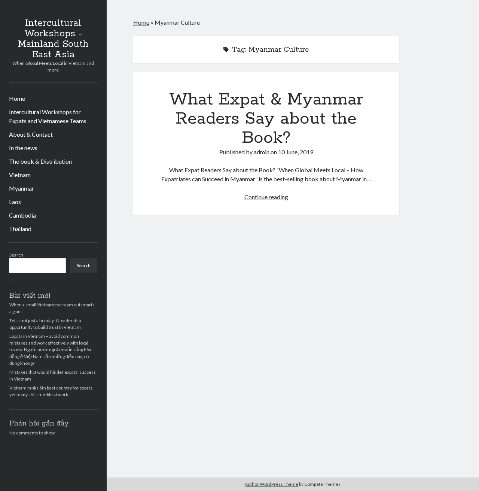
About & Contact (31, 134)
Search (16, 255)
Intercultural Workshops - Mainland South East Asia (53, 39)
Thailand (20, 228)
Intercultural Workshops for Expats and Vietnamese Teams (47, 116)
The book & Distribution (40, 161)
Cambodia (22, 215)
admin (261, 151)
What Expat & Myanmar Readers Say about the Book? (266, 119)
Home (17, 98)
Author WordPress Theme (271, 484)
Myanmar (21, 188)
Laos (15, 201)
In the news (23, 147)
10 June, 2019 (295, 151)
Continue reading (266, 196)
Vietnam (20, 174)
